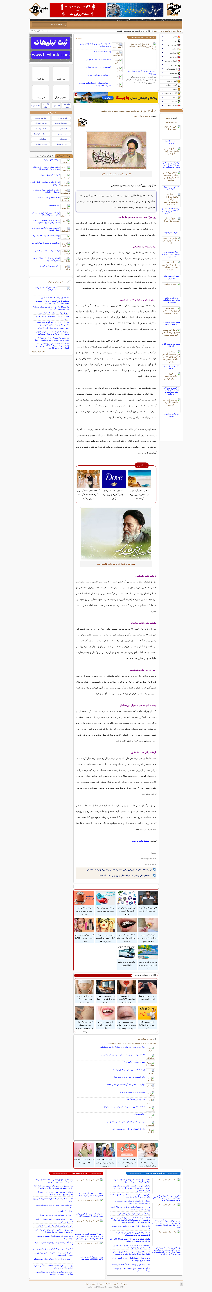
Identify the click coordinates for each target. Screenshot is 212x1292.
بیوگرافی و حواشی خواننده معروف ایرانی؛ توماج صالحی (171, 300)
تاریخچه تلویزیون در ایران (50, 175)
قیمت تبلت (63, 139)
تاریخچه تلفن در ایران (51, 159)
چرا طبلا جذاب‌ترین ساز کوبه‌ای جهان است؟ (128, 1070)
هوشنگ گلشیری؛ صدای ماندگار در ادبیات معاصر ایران (124, 1107)
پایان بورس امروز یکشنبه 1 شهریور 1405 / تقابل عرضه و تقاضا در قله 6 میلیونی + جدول (51, 338)
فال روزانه (40, 97)
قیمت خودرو (62, 118)
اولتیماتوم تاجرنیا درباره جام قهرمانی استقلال (55, 1215)
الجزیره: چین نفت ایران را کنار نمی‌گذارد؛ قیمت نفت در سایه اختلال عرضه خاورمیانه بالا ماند (166, 1198)
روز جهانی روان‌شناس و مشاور (99, 75)
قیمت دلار (63, 128)
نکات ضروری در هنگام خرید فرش (132, 1092)
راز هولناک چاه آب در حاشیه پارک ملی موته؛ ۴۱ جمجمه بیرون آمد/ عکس (51, 308)
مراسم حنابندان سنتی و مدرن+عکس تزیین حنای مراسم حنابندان (171, 210)
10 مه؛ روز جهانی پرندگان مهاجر (98, 59)
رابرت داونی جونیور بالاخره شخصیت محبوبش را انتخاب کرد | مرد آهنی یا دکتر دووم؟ (54, 1180)
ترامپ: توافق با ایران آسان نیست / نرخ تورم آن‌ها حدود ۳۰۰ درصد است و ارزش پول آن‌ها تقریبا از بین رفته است (166, 1223)
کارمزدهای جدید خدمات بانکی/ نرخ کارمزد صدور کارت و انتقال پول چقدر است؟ (131, 1246)
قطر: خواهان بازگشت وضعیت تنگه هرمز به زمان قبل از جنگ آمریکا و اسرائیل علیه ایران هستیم (131, 1253)
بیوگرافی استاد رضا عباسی (171, 415)
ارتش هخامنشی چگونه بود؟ (134, 1062)
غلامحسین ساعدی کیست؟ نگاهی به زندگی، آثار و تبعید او (123, 1055)
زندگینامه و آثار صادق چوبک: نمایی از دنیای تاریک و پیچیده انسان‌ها (171, 165)
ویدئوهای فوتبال (41, 123)
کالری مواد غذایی (40, 128)
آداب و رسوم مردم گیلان (135, 1099)
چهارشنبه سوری (53, 205)
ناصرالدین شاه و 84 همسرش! (171, 277)
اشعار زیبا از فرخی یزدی (171, 367)
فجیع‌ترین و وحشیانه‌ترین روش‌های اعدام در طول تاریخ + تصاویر (46, 221)
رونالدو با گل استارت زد (64, 1211)
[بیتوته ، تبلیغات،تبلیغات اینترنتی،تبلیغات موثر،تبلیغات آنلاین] (78, 10)
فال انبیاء (40, 79)
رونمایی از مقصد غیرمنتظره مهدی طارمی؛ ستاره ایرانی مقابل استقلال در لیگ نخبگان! (54, 1231)
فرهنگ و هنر (177, 31)
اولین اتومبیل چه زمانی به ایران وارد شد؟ (129, 1077)
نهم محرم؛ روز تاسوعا (102, 51)
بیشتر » (78, 38)
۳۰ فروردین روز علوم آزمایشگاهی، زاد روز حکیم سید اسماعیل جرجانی (171, 391)
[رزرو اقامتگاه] (116, 97)
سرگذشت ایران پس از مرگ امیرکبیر (45, 243)
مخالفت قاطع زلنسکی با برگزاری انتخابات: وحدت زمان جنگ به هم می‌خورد (52, 302)
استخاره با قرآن (61, 97)
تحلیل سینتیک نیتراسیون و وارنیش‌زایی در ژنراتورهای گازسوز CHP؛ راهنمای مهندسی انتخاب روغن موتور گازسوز (52, 345)
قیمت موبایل (62, 134)
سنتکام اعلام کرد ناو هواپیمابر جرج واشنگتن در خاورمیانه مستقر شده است (132, 1202)
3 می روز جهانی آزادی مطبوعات (98, 67)
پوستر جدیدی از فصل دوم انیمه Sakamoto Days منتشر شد (91, 1258)
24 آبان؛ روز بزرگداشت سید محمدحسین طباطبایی (128, 110)
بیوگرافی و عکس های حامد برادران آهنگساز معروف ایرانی (122, 1047)
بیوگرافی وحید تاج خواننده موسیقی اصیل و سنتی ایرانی (171, 254)
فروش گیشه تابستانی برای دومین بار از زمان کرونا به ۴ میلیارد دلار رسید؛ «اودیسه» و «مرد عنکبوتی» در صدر (89, 1236)
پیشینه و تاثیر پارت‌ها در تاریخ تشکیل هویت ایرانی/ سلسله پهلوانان (46, 168)
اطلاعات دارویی (41, 118)
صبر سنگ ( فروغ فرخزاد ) (171, 142)
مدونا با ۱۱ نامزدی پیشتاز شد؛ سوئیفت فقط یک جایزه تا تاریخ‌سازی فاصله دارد (55, 1193)
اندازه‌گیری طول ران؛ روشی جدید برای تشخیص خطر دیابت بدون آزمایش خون (54, 1273)
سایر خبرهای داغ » (38, 351)
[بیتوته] (38, 16)
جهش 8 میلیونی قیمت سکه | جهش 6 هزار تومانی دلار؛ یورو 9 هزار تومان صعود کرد (52, 333)
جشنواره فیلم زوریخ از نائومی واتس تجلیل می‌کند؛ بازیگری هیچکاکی (89, 1215)
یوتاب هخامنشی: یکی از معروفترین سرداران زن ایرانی (46, 191)
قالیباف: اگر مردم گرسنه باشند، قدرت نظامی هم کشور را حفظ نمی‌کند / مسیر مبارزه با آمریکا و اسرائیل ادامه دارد (131, 1188)
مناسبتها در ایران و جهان (161, 31)
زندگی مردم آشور (138, 1114)
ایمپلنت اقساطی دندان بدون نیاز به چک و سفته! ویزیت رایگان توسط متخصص (119, 869)
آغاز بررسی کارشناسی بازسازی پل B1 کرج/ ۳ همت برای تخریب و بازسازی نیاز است (130, 1195)
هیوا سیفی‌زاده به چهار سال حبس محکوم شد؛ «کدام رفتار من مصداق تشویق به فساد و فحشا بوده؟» (53, 1187)
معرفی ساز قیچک (171, 232)
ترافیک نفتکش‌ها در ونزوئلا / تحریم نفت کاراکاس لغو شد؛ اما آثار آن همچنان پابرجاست (130, 1240)
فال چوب (56, 105)
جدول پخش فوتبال (40, 134)
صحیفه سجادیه (41, 144)
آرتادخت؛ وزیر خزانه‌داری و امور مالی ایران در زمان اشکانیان (46, 214)
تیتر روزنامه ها (62, 144)
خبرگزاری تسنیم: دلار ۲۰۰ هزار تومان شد (53, 313)
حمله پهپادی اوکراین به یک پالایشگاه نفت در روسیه (131, 1264)
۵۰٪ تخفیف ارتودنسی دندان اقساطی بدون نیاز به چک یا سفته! (125, 875)
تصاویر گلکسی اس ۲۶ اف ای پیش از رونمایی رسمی (53, 1249)
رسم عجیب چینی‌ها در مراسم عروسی (171, 323)
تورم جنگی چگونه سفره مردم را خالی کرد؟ (133, 1213)
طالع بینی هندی (66, 105)
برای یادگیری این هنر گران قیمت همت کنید (128, 1129)
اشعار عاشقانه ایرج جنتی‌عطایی (171, 188)
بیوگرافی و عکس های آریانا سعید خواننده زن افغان (125, 1084)
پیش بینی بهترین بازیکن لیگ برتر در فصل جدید (55, 1226)
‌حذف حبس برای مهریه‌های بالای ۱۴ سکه (53, 328)
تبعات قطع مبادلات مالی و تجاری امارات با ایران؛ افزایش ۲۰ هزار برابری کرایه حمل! (131, 1180)
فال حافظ (61, 79)
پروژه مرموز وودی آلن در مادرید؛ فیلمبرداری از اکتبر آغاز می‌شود (90, 1194)
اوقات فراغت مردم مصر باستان (47, 251)
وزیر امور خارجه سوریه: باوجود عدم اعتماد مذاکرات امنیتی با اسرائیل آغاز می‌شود (53, 323)
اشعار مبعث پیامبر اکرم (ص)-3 (171, 345)
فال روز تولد (46, 105)
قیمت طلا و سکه (61, 123)
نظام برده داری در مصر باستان (48, 197)
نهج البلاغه (43, 139)
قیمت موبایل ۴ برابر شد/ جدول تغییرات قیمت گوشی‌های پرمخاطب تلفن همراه (132, 1234)
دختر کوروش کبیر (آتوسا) (50, 266)
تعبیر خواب (35, 105)
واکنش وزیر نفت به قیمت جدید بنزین (55, 297)
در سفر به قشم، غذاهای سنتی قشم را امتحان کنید (125, 1122)
